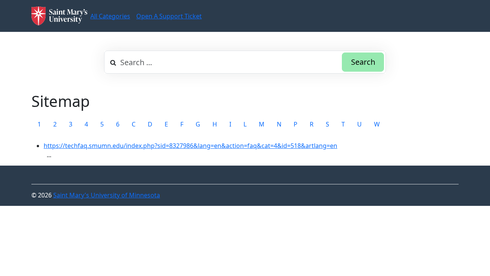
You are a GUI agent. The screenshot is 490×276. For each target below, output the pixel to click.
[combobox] (245, 62)
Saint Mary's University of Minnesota (106, 195)
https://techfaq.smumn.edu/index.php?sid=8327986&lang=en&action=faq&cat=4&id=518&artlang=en (190, 145)
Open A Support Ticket (169, 16)
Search (363, 62)
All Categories (110, 16)
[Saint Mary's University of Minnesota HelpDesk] (59, 16)
